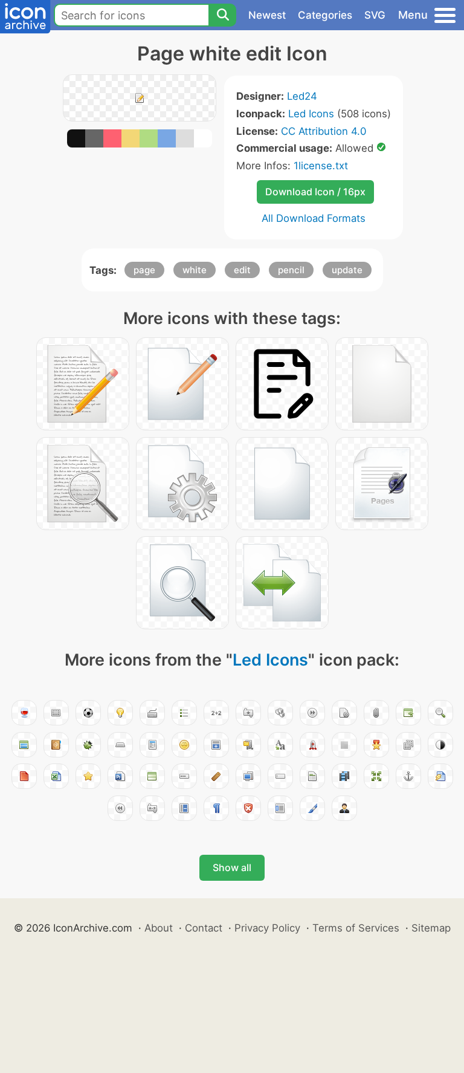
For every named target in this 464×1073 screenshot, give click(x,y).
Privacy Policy (267, 928)
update (347, 270)
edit (242, 270)
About (158, 928)
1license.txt (321, 166)
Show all (232, 867)
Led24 (302, 96)
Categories (325, 15)
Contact (203, 928)
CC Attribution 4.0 (323, 131)
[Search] (222, 15)
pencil (291, 270)
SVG (374, 15)
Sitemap (431, 928)
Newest (267, 15)
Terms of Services (355, 928)
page (144, 270)
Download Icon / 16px (315, 192)
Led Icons (311, 114)
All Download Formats (314, 218)
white (194, 270)
